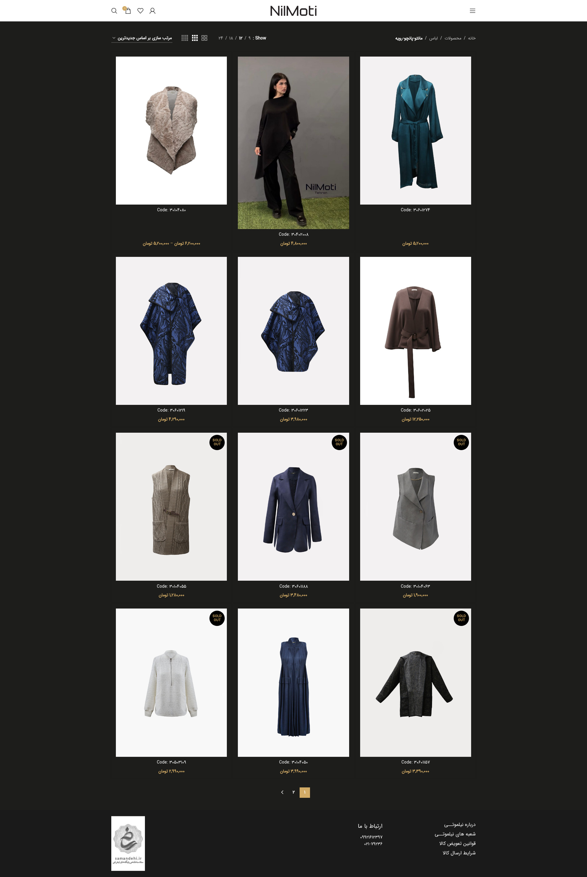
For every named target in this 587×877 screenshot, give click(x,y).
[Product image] (415, 131)
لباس (433, 38)
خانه (472, 38)
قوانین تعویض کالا (457, 843)
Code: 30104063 (415, 586)
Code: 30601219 (171, 410)
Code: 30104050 (293, 762)
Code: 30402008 (293, 234)
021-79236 (373, 844)
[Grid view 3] (195, 38)
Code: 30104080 (171, 210)
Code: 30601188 (293, 586)
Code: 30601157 (415, 762)
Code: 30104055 (171, 586)
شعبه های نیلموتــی (455, 834)
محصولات (453, 38)
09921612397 (371, 837)
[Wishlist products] (140, 11)
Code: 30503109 (171, 762)
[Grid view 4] (185, 38)
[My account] (152, 11)
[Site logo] (293, 10)
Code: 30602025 (415, 410)
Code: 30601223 (293, 410)
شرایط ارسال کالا (459, 853)
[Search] (114, 11)
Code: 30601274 (415, 210)
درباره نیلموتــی (460, 824)
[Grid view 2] (204, 38)
